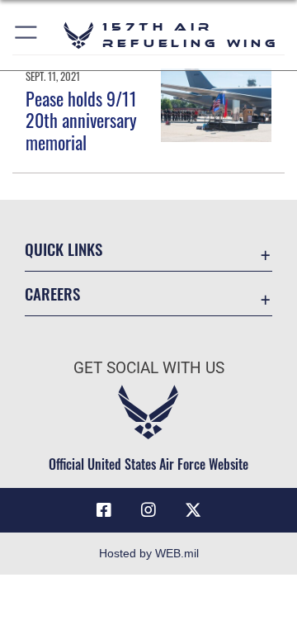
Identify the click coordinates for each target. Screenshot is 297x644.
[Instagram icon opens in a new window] (148, 510)
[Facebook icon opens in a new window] (104, 510)
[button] (27, 35)
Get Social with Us (148, 367)
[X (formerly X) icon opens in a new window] (193, 510)
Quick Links (63, 249)
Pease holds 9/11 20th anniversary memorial (81, 120)
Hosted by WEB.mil (149, 553)
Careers (52, 293)
